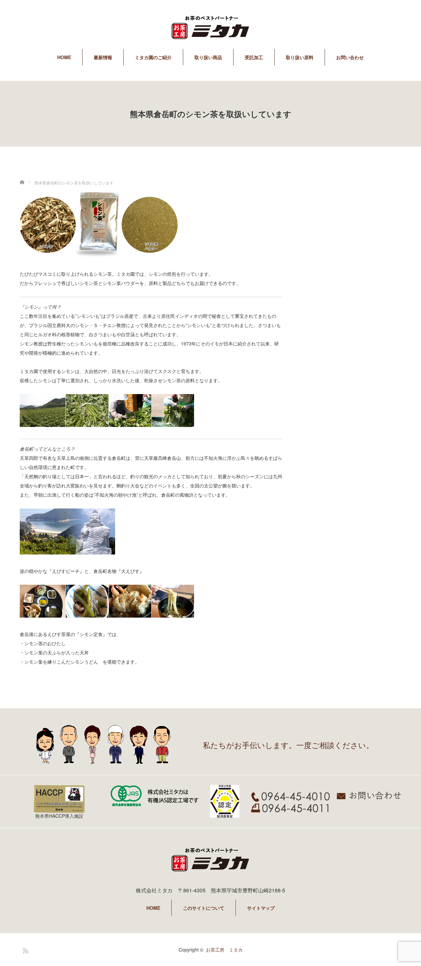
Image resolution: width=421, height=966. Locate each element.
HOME (64, 57)
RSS (25, 949)
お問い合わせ (350, 57)
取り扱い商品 (208, 57)
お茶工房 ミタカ (224, 949)
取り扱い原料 (299, 57)
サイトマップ (261, 908)
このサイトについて (203, 908)
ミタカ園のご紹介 (153, 57)
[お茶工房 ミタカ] (210, 28)
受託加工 (254, 57)
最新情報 (103, 57)
